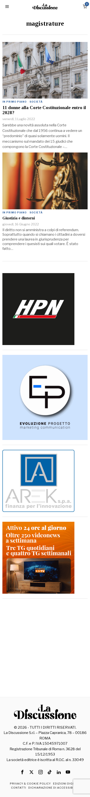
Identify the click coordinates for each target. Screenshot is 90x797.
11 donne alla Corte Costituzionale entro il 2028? (44, 110)
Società (36, 101)
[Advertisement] (45, 648)
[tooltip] (22, 772)
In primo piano (14, 101)
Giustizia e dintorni (18, 218)
